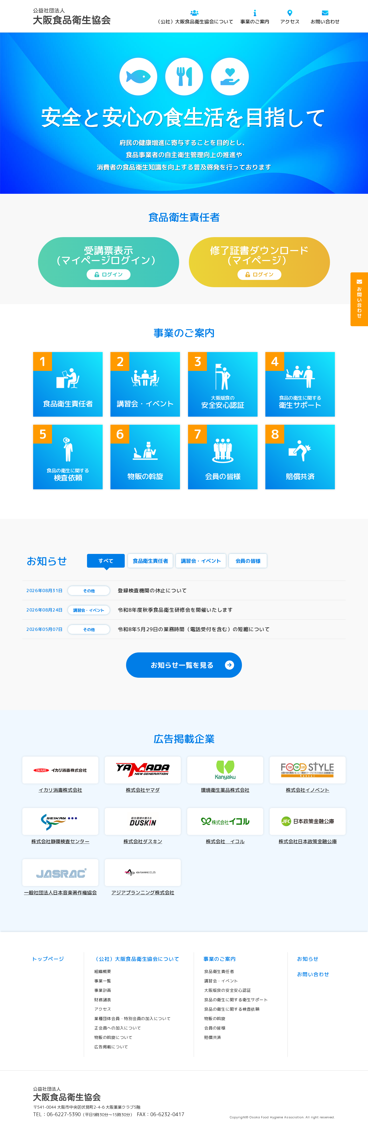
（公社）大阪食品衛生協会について (194, 21)
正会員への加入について (117, 1028)
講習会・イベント (221, 981)
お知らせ (308, 958)
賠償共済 (212, 1037)
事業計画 (102, 990)
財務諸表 (102, 1000)
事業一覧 (102, 981)
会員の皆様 (214, 1028)
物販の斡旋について (113, 1037)
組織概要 (102, 971)
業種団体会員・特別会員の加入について (132, 1018)
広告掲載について (111, 1047)
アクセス (290, 21)
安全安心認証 (227, 990)
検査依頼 (231, 1009)
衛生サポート (236, 1000)
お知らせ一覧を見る (182, 665)
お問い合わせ (325, 21)
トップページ (48, 958)
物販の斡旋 (214, 1018)
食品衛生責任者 (219, 971)
